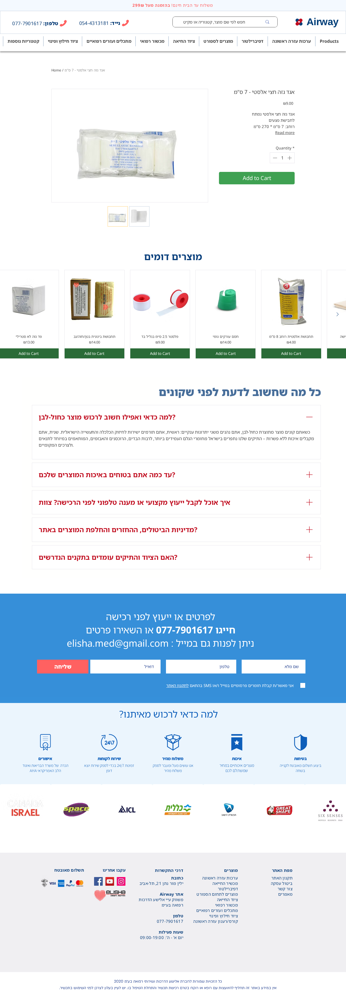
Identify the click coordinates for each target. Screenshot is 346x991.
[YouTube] (109, 881)
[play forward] (339, 809)
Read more (285, 132)
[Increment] (290, 158)
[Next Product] (337, 314)
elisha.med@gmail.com (118, 643)
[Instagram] (121, 881)
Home (56, 70)
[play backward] (7, 809)
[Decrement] (274, 158)
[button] (25, 809)
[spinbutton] (282, 158)
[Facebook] (98, 881)
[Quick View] (94, 300)
